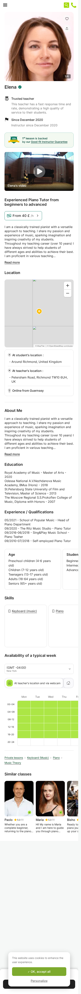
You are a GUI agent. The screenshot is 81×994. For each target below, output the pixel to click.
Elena (11, 87)
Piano (60, 611)
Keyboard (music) (24, 611)
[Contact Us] (73, 5)
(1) (22, 819)
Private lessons (14, 757)
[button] (67, 18)
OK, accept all (40, 971)
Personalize (39, 981)
